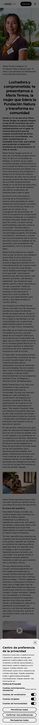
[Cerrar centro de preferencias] (35, 642)
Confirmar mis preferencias (19, 715)
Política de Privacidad (12, 684)
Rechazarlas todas (19, 720)
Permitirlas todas (19, 710)
